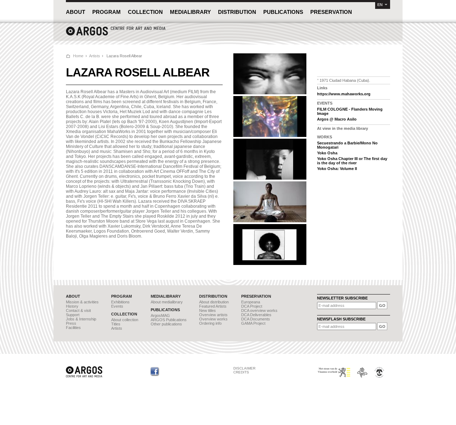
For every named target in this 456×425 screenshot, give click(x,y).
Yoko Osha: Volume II (337, 168)
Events (117, 306)
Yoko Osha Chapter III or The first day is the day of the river (352, 160)
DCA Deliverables (256, 315)
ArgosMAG (160, 315)
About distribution (214, 302)
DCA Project (251, 306)
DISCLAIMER (244, 368)
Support (72, 315)
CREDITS (241, 372)
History (72, 306)
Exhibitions (120, 302)
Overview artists (213, 315)
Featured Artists (213, 306)
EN (380, 4)
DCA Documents (255, 319)
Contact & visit (78, 310)
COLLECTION (145, 12)
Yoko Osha (327, 153)
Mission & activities (82, 302)
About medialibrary (167, 302)
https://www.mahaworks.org (343, 94)
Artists (94, 56)
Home (78, 56)
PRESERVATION (331, 12)
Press (71, 323)
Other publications (166, 324)
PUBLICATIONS (283, 12)
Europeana (250, 302)
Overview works (213, 319)
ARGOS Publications (169, 320)
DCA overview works (259, 310)
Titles (115, 324)
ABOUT (75, 12)
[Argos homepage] (116, 35)
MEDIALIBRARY (190, 12)
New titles (207, 310)
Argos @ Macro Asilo (337, 119)
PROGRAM (106, 12)
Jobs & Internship (81, 319)
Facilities (73, 327)
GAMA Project (253, 323)
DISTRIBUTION (237, 12)
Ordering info (210, 323)
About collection (124, 320)
